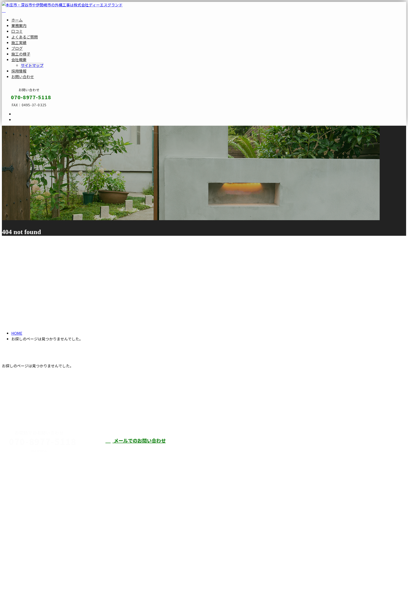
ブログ (17, 48)
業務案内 (18, 25)
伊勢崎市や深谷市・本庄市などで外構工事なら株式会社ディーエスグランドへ (285, 449)
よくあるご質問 (24, 37)
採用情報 (18, 71)
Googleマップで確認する (25, 550)
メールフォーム (18, 129)
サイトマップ (32, 65)
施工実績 (18, 42)
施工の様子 (20, 54)
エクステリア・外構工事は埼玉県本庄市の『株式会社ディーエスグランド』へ (68, 589)
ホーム (17, 20)
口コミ (17, 31)
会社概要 (18, 59)
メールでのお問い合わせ (139, 440)
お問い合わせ (22, 76)
